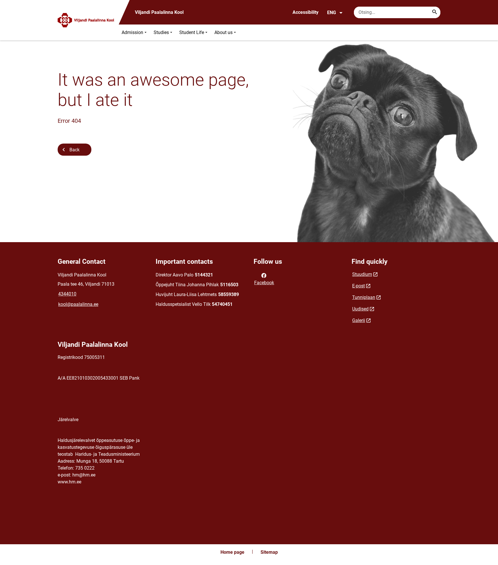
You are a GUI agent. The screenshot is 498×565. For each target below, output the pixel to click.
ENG (331, 12)
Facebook (264, 282)
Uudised (360, 309)
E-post (358, 286)
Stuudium (362, 274)
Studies (161, 32)
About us (223, 32)
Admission (132, 32)
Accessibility (305, 12)
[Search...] (434, 12)
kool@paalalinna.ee (78, 304)
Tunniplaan (363, 297)
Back (74, 149)
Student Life (191, 32)
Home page (232, 552)
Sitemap (269, 552)
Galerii (358, 320)
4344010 (67, 294)
